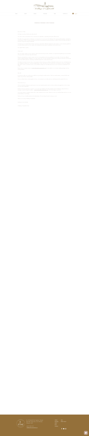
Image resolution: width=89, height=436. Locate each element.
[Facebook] (61, 429)
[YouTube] (63, 429)
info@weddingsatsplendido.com (32, 427)
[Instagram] (65, 429)
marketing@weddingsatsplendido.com (39, 68)
